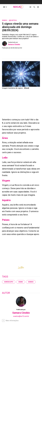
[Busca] (34, 7)
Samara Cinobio (14, 44)
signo (20, 282)
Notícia (13, 20)
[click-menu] (38, 7)
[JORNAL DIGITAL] (30, 7)
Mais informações (12, 321)
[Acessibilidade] (5, 7)
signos (30, 282)
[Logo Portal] (18, 7)
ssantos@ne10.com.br (21, 316)
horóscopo (8, 282)
